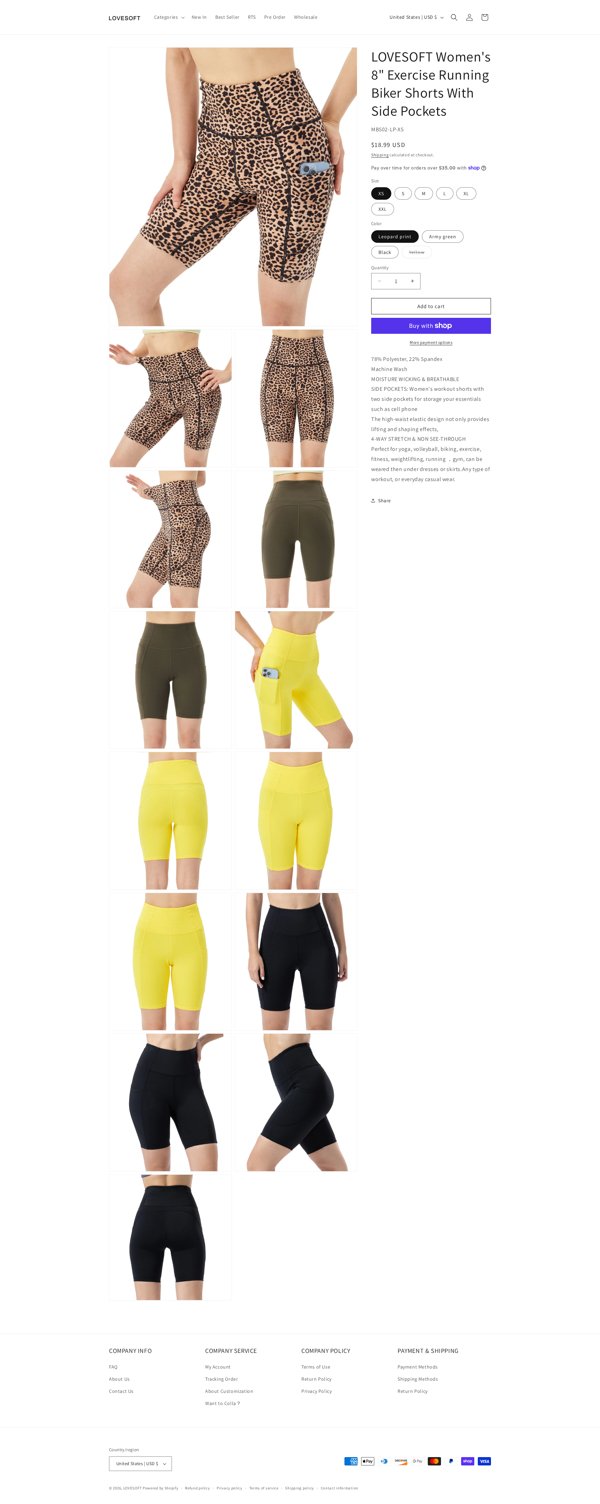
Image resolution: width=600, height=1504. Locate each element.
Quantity (380, 267)
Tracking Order (221, 1379)
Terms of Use (315, 1367)
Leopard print (394, 236)
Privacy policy (229, 1488)
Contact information (339, 1488)
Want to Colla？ (223, 1403)
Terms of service (263, 1488)
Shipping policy (299, 1488)
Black (384, 252)
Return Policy (316, 1379)
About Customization (229, 1391)
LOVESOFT (132, 1488)
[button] (169, 17)
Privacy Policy (316, 1391)
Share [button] (384, 500)
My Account (218, 1367)
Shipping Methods (418, 1379)
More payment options (431, 342)
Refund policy (197, 1488)
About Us (119, 1379)
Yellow (420, 253)
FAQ (113, 1367)
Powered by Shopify (160, 1488)
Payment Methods (418, 1367)
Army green (442, 236)
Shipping (380, 154)
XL (466, 193)
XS (381, 193)
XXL (382, 209)
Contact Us (121, 1391)
